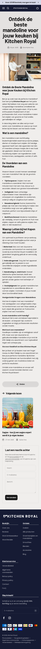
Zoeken (26, 528)
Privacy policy (7, 580)
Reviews (5, 532)
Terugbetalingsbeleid (21, 638)
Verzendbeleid (8, 566)
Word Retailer (7, 540)
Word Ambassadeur (10, 536)
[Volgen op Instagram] (9, 617)
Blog (24, 554)
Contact (5, 584)
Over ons (5, 528)
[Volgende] (38, 2)
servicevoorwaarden (12, 459)
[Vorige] (2, 2)
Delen (22, 384)
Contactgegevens (28, 640)
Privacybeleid (7, 638)
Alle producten (28, 532)
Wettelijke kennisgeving (22, 642)
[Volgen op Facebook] (3, 617)
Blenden (26, 546)
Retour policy (7, 576)
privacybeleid (14, 457)
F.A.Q (4, 588)
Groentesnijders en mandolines (30, 537)
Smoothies (27, 542)
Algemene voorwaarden (7, 571)
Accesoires (27, 550)
